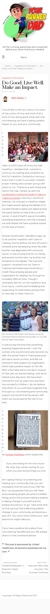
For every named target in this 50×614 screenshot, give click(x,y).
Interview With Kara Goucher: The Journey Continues (38, 569)
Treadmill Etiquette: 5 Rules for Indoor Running (13, 569)
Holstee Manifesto (15, 454)
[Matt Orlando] (5, 98)
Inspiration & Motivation (13, 78)
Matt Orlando (10, 91)
